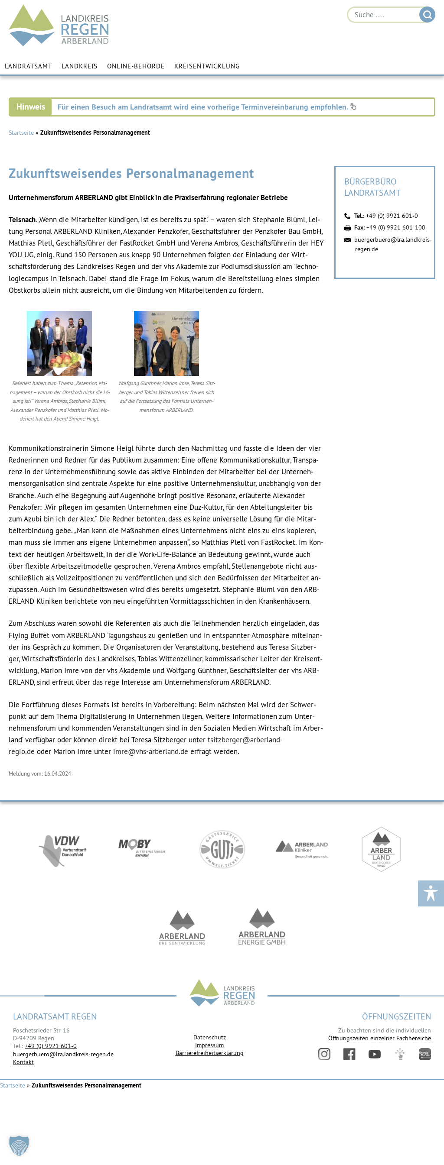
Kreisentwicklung (207, 66)
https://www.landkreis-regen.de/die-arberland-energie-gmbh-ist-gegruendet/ (262, 927)
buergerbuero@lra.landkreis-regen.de (63, 1054)
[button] (19, 1146)
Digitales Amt (400, 1054)
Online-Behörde (136, 66)
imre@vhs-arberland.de (150, 751)
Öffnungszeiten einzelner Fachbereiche (379, 1038)
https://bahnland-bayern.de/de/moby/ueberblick (142, 849)
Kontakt (23, 1061)
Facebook (349, 1054)
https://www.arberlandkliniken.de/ (302, 849)
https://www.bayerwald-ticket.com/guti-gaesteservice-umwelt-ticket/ (222, 849)
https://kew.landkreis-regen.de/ (182, 927)
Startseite (21, 132)
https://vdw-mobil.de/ (62, 849)
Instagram (324, 1054)
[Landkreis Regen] (222, 993)
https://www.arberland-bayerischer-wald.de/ (382, 849)
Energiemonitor (425, 1054)
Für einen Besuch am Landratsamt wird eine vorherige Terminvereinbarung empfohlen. (204, 107)
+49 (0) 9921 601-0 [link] (51, 1046)
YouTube (375, 1054)
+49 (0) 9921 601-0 (392, 216)
